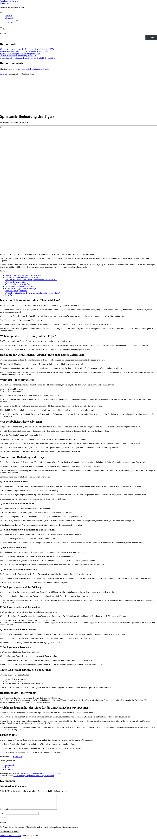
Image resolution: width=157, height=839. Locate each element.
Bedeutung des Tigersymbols (16, 291)
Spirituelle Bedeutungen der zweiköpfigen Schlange (20, 53)
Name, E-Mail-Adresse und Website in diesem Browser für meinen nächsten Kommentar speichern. (41, 827)
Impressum (14, 20)
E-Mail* (3, 818)
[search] (1, 27)
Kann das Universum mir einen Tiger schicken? (23, 275)
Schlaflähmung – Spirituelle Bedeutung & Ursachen (33, 776)
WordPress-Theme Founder (10, 836)
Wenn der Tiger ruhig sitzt (15, 282)
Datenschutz (14, 22)
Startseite (8, 16)
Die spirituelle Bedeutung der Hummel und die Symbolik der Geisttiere (27, 58)
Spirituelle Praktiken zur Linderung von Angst (18, 56)
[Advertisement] (78, 94)
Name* (3, 813)
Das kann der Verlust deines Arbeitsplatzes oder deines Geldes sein (31, 280)
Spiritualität (17, 757)
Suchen (3, 33)
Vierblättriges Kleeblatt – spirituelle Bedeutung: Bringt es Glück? (25, 51)
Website (3, 822)
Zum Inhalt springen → (9, 1)
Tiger (7, 767)
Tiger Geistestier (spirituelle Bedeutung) (20, 288)
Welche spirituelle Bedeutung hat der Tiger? (22, 277)
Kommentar (4, 809)
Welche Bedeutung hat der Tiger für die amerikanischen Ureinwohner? (32, 293)
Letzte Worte (10, 295)
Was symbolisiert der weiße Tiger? (18, 284)
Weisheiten (9, 769)
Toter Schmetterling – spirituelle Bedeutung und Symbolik (37, 773)
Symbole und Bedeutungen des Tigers (19, 286)
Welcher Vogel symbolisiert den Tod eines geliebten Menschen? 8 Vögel (28, 49)
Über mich (9, 18)
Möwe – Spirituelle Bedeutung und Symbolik (32, 69)
